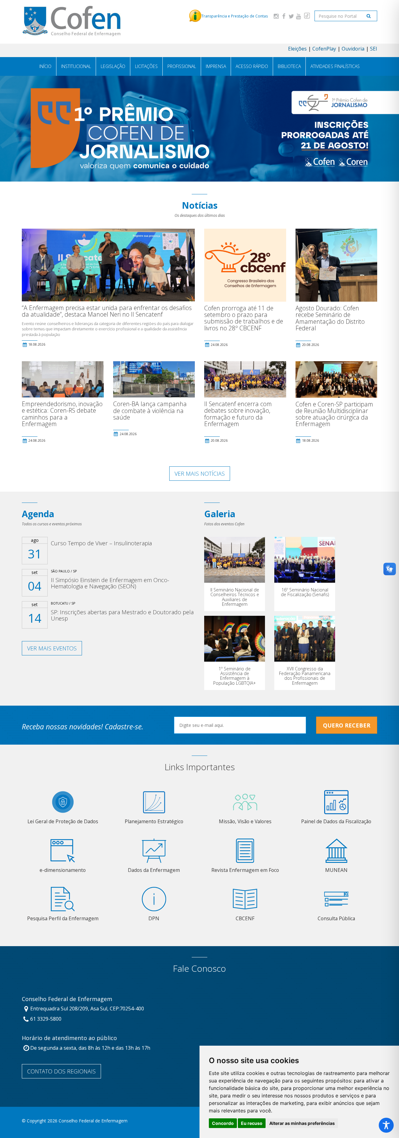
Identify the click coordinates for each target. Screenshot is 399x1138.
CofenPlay (324, 48)
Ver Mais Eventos (52, 648)
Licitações (146, 66)
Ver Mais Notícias (200, 473)
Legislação (113, 66)
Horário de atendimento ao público (69, 1038)
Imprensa (216, 66)
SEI (373, 48)
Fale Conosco (199, 968)
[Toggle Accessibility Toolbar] (386, 1125)
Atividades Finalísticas (335, 66)
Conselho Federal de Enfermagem (67, 999)
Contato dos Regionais (61, 1071)
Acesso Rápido (252, 66)
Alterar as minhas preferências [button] (302, 1123)
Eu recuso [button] (251, 1123)
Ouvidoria (353, 48)
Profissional (181, 66)
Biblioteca (289, 66)
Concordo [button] (223, 1123)
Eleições (297, 48)
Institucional (76, 66)
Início (45, 66)
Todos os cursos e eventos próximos (52, 524)
